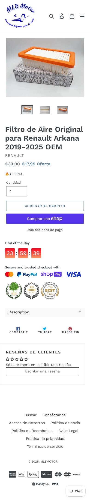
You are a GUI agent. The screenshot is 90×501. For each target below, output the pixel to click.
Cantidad (13, 182)
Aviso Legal (68, 431)
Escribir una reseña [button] (42, 371)
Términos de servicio (45, 446)
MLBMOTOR (49, 461)
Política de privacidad (45, 438)
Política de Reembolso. (32, 431)
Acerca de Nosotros (27, 423)
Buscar (30, 415)
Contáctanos (54, 415)
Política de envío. (66, 423)
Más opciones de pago (45, 230)
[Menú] (82, 16)
